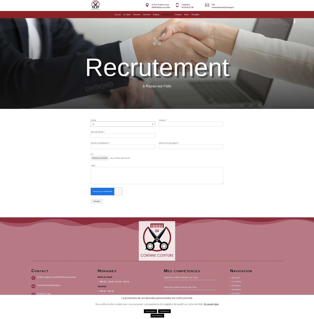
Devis (186, 15)
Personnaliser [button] (157, 315)
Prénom (163, 120)
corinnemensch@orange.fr (223, 7)
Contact (178, 15)
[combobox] (123, 124)
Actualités (195, 15)
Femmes (136, 15)
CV (92, 154)
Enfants (156, 15)
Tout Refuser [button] (164, 311)
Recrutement (167, 15)
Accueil (118, 15)
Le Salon (126, 15)
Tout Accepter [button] (150, 311)
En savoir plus (211, 304)
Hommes (146, 15)
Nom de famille (98, 132)
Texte (93, 165)
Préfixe (93, 120)
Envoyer (97, 201)
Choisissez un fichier (100, 158)
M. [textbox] (94, 124)
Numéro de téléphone (100, 143)
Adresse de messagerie (169, 143)
